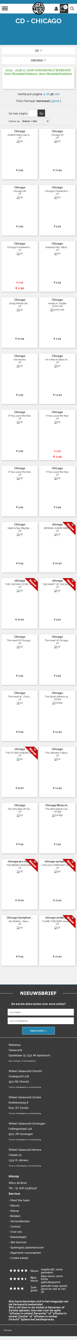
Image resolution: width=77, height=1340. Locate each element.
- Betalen (14, 1216)
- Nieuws (14, 1205)
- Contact (15, 1226)
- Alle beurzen (18, 1242)
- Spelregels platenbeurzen (26, 1247)
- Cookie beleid (18, 1257)
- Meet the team (19, 1200)
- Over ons (15, 1231)
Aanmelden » (38, 1030)
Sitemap (7, 1330)
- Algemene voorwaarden (25, 1252)
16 (48, 94)
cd (37, 50)
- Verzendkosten (19, 1221)
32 (52, 94)
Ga (41, 113)
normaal (43, 101)
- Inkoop (14, 1210)
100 (57, 94)
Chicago (37, 60)
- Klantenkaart (18, 1237)
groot (56, 101)
